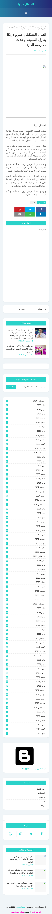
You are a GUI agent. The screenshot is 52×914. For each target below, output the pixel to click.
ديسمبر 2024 (25, 487)
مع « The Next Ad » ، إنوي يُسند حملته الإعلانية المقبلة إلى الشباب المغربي (19, 349)
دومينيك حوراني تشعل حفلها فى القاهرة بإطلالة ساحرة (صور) (20, 871)
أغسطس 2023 (25, 556)
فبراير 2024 (25, 530)
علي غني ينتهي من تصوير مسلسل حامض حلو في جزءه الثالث (21, 859)
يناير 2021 (25, 686)
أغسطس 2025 (25, 453)
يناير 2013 (25, 725)
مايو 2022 (25, 617)
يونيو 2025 (25, 461)
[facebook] (41, 834)
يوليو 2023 (25, 561)
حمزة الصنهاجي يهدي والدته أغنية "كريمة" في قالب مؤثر (19, 884)
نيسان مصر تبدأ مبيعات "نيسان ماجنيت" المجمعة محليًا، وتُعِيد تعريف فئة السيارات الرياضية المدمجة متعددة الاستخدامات (20, 334)
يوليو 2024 (25, 509)
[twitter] (31, 834)
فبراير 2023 (25, 582)
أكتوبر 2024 (25, 496)
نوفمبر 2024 (25, 491)
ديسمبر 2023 (25, 539)
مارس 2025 (25, 474)
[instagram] (20, 834)
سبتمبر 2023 (25, 552)
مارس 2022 (25, 625)
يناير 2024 (25, 535)
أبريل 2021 (25, 673)
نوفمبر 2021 (25, 643)
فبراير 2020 (25, 720)
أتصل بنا (22, 309)
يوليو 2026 (25, 405)
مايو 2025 (25, 466)
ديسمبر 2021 (25, 638)
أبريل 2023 (25, 574)
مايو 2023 (25, 569)
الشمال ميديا (26, 4)
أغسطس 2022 (25, 604)
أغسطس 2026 (25, 401)
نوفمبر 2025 (25, 440)
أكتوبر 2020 (25, 699)
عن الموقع (42, 309)
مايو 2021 (25, 669)
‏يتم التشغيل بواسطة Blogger (34, 768)
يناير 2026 (25, 431)
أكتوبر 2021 (25, 647)
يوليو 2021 (25, 660)
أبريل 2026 (25, 418)
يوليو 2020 (25, 712)
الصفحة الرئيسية (40, 27)
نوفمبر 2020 (25, 694)
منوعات (42, 806)
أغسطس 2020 (25, 707)
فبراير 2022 (25, 630)
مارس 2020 (25, 716)
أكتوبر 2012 (25, 729)
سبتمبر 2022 (25, 599)
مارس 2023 (25, 578)
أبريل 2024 (25, 522)
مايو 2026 (25, 414)
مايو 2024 (25, 517)
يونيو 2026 (25, 409)
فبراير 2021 (25, 681)
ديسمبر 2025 (25, 435)
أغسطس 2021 (25, 656)
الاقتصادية (41, 793)
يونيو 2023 (25, 565)
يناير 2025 (25, 483)
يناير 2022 (25, 634)
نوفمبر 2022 (25, 595)
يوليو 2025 (25, 457)
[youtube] (10, 834)
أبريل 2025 (25, 470)
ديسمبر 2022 (25, 591)
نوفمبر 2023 (25, 543)
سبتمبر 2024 (25, 500)
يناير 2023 (25, 586)
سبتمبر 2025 (25, 448)
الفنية (31, 27)
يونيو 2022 (25, 612)
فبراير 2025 (25, 479)
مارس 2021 (25, 677)
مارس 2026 (25, 422)
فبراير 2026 (25, 427)
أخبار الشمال (40, 789)
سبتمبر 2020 (25, 703)
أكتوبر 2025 (25, 444)
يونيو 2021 (25, 664)
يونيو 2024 (25, 513)
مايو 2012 (25, 733)
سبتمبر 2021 (25, 651)
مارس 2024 (25, 526)
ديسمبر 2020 (25, 690)
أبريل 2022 (25, 621)
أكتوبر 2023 (25, 548)
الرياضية (42, 797)
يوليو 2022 (25, 608)
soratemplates (17, 912)
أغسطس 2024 (25, 504)
